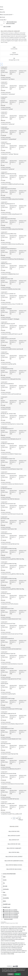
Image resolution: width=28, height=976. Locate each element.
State (4, 876)
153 (17, 818)
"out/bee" (3, 98)
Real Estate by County (14, 835)
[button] (0, 0)
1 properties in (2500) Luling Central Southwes (12, 199)
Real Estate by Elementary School (14, 860)
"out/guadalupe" (5, 128)
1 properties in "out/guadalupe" (8, 139)
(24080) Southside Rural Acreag (8, 173)
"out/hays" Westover (6, 143)
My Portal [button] (2, 17)
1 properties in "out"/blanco (8, 79)
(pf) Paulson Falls (5, 518)
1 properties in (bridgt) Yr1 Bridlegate (10, 319)
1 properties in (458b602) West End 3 (10, 274)
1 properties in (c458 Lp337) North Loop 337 (11, 334)
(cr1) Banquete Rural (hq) (7, 368)
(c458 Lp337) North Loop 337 (8, 323)
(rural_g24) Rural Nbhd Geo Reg (8, 548)
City (4, 883)
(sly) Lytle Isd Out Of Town (7, 668)
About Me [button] (2, 12)
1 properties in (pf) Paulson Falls (9, 529)
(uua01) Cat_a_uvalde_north (7, 803)
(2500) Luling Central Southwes (8, 188)
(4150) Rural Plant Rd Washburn (8, 248)
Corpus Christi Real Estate (9, 873)
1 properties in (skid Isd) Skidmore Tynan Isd (12, 664)
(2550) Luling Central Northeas (8, 218)
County (4, 880)
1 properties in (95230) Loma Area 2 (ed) (10, 289)
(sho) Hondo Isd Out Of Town (8, 623)
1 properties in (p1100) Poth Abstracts (10, 499)
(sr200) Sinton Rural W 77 (7, 758)
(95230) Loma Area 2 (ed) (7, 278)
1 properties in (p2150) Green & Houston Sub (12, 514)
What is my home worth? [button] (6, 14)
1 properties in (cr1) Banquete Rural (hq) (11, 379)
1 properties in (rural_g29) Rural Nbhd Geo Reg (12, 589)
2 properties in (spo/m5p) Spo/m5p (9, 754)
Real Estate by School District (14, 856)
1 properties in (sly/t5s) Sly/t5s (8, 694)
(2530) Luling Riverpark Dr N (8, 203)
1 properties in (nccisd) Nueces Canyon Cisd (11, 469)
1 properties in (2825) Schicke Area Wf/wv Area (12, 244)
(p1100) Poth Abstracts (6, 488)
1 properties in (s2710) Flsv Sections (9, 604)
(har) (2, 398)
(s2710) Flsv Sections (6, 593)
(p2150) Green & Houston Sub (8, 503)
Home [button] (1, 7)
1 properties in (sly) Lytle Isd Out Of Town (11, 679)
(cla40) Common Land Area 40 (8, 338)
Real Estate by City (14, 840)
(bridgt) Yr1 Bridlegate (6, 308)
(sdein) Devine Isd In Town (7, 608)
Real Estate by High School (14, 869)
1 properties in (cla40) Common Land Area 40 (12, 349)
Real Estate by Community (14, 848)
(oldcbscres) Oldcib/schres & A (8, 473)
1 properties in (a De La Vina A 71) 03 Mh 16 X (12, 304)
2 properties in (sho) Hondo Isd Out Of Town (12, 634)
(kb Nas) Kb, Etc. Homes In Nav (8, 413)
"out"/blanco (4, 68)
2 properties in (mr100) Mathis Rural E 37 (11, 439)
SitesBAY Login (6, 907)
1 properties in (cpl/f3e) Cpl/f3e (8, 364)
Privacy (4, 895)
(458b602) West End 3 (6, 263)
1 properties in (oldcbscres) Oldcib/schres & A (12, 484)
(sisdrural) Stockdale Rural (7, 638)
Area (4, 892)
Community (6, 889)
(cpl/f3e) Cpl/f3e (5, 353)
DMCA (4, 901)
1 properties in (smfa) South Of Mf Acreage (11, 709)
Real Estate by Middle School (14, 865)
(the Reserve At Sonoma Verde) (8, 773)
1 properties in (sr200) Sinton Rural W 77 (11, 769)
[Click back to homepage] (2, 22)
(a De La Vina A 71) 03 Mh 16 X (8, 293)
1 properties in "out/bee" (7, 109)
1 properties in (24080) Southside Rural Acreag (12, 184)
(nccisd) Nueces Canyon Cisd (8, 458)
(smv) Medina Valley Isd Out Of (8, 713)
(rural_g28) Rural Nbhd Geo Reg (8, 563)
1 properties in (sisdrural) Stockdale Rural (11, 649)
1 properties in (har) (6, 409)
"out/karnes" (4, 158)
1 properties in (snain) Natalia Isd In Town (11, 739)
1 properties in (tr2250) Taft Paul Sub (10, 799)
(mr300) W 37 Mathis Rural (7, 443)
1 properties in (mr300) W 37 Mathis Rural (11, 454)
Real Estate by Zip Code (14, 844)
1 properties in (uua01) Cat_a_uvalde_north (11, 814)
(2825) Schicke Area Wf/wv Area (8, 233)
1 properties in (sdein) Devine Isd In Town (11, 619)
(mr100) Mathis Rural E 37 (7, 428)
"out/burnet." (4, 113)
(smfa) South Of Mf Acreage (8, 698)
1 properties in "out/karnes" (8, 169)
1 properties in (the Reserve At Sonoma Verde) (12, 784)
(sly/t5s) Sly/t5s (4, 683)
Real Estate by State (14, 831)
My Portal (14, 22)
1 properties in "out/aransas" (8, 94)
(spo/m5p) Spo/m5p (6, 743)
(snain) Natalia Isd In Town (7, 728)
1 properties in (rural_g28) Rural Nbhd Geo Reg (12, 574)
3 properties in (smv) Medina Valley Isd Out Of (12, 724)
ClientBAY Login (6, 904)
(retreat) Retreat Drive (6, 533)
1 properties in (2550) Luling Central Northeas (12, 229)
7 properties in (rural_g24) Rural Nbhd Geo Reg (12, 559)
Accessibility (6, 898)
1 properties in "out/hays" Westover (9, 154)
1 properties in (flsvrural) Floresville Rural (11, 394)
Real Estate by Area (14, 852)
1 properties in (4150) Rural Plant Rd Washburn (12, 259)
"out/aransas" (4, 83)
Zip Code (5, 886)
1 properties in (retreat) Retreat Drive (10, 544)
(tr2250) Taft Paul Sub (6, 788)
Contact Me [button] (3, 19)
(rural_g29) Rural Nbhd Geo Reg (8, 578)
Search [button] (1, 9)
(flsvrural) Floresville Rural (7, 383)
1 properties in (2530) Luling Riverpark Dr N (11, 214)
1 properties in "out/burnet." (8, 124)
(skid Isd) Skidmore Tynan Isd (8, 653)
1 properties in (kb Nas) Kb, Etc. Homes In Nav (12, 424)
